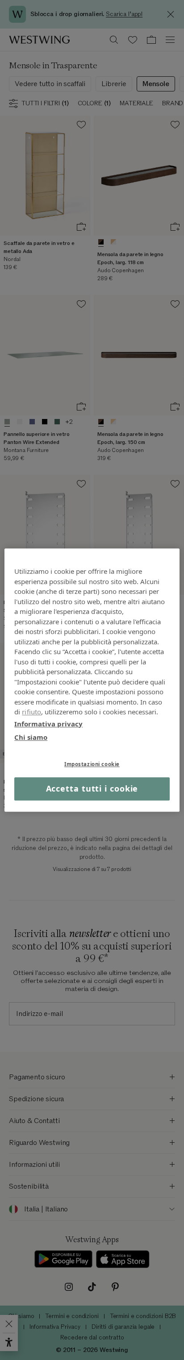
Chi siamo (30, 737)
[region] (91, 680)
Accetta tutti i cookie (92, 789)
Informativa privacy (48, 723)
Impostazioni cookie (92, 764)
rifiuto (31, 711)
